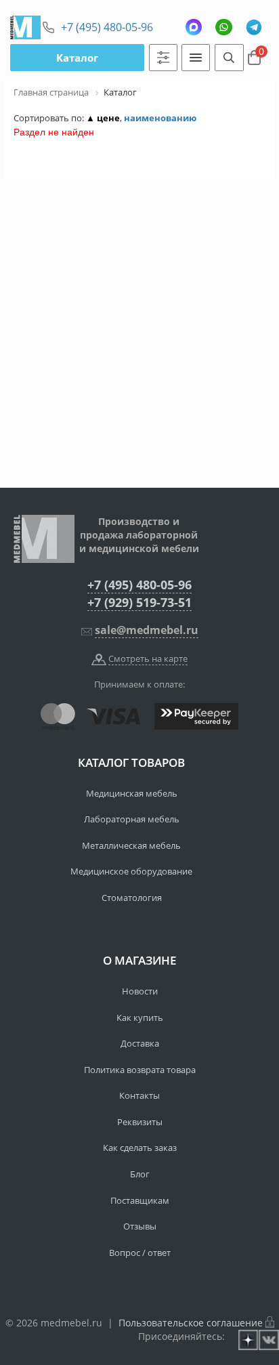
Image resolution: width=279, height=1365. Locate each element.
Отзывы (139, 1226)
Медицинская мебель (131, 793)
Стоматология (132, 897)
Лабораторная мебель (131, 819)
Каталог (77, 57)
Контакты (139, 1095)
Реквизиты (140, 1122)
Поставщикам (139, 1200)
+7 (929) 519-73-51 (139, 602)
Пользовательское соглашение (191, 1322)
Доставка (140, 1043)
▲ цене (103, 118)
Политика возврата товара (140, 1070)
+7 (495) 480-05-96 (107, 27)
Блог (140, 1174)
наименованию (160, 118)
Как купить (139, 1017)
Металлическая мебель (131, 845)
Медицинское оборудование (131, 871)
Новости (140, 991)
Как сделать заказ (140, 1147)
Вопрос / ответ (140, 1252)
